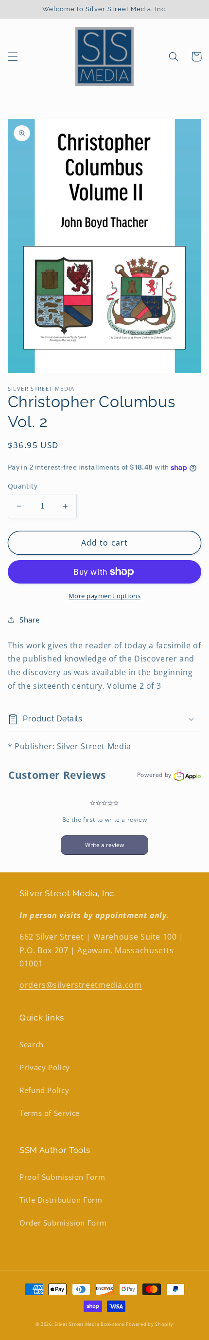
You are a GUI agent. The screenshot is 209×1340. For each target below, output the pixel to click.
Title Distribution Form (61, 1200)
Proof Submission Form (62, 1177)
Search (31, 1044)
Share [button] (29, 619)
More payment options (105, 596)
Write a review (104, 845)
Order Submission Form (62, 1222)
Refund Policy (44, 1090)
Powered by (154, 775)
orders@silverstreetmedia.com (80, 985)
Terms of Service (49, 1113)
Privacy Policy (44, 1067)
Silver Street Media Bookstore (89, 1324)
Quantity (22, 486)
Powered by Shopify (149, 1324)
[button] (12, 56)
